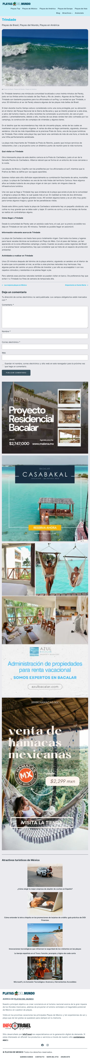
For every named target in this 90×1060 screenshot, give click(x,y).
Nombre (6, 331)
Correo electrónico (11, 342)
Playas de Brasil (10, 25)
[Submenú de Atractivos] (72, 13)
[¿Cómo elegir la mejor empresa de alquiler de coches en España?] (45, 876)
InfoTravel (27, 1034)
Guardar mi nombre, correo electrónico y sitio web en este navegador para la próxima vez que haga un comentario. (45, 365)
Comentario (8, 305)
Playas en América (49, 25)
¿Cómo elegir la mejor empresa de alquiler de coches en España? (45, 889)
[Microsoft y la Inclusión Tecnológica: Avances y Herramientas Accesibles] (45, 969)
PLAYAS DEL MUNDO (24, 999)
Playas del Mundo (29, 25)
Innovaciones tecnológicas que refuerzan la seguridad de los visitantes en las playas (45, 949)
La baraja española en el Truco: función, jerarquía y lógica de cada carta (45, 953)
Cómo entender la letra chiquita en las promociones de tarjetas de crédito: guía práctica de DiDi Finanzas (45, 919)
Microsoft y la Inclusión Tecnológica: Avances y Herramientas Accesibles (45, 982)
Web (4, 353)
